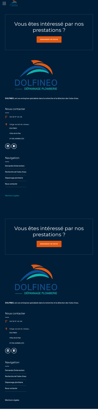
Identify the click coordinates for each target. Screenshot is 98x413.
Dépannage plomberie (14, 178)
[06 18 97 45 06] (6, 117)
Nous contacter (11, 184)
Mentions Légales (12, 196)
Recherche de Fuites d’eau (15, 172)
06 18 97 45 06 (15, 117)
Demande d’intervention (14, 166)
